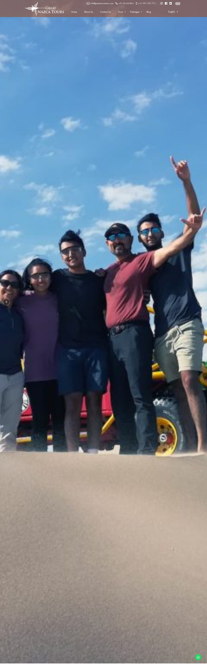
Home (74, 12)
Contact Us (105, 12)
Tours (120, 12)
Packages (135, 12)
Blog (149, 12)
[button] (174, 11)
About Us (88, 12)
